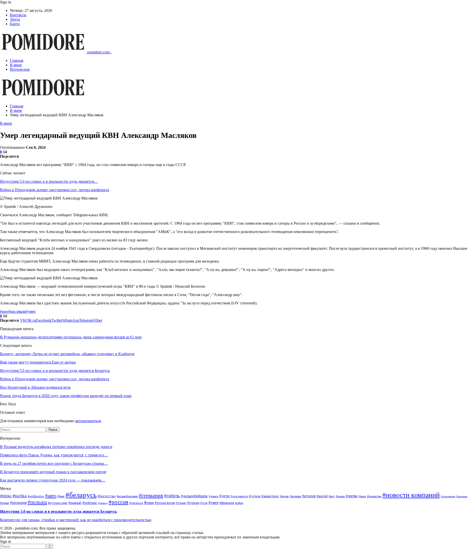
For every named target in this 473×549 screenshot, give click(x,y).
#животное (270, 496)
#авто (50, 495)
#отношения (448, 496)
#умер (30, 311)
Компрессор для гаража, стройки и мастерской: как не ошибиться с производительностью (75, 520)
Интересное (20, 69)
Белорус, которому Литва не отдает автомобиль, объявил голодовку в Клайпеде (67, 354)
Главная (16, 60)
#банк (61, 496)
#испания (295, 496)
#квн (4, 311)
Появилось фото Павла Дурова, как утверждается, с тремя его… (54, 455)
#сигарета (136, 503)
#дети (224, 496)
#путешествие (58, 503)
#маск (362, 496)
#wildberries (36, 496)
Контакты (18, 15)
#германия (151, 495)
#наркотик (374, 496)
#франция (227, 503)
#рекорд (103, 503)
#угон (203, 503)
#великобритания (127, 496)
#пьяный (74, 503)
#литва (352, 496)
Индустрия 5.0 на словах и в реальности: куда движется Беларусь (58, 511)
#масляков (16, 311)
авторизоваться (88, 421)
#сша (149, 502)
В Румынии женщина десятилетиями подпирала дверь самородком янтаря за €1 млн (71, 337)
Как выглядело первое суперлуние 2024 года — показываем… (52, 480)
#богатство (107, 496)
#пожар (4, 503)
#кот (332, 496)
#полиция (18, 502)
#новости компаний (411, 495)
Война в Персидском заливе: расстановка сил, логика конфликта (54, 190)
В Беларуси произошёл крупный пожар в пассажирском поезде (53, 472)
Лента (15, 19)
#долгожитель (239, 496)
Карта (15, 24)
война (239, 503)
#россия (118, 502)
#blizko (6, 496)
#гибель (172, 495)
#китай (322, 496)
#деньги (213, 496)
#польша (37, 502)
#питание (461, 496)
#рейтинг (89, 503)
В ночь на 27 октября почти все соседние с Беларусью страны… (54, 463)
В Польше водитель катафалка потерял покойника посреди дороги (56, 447)
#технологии (165, 503)
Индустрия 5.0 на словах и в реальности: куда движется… (49, 181)
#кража (340, 496)
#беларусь (81, 495)
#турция (193, 503)
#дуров (254, 496)
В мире (16, 65)
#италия (309, 496)
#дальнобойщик (194, 496)
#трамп (181, 503)
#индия (284, 496)
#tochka (20, 495)
